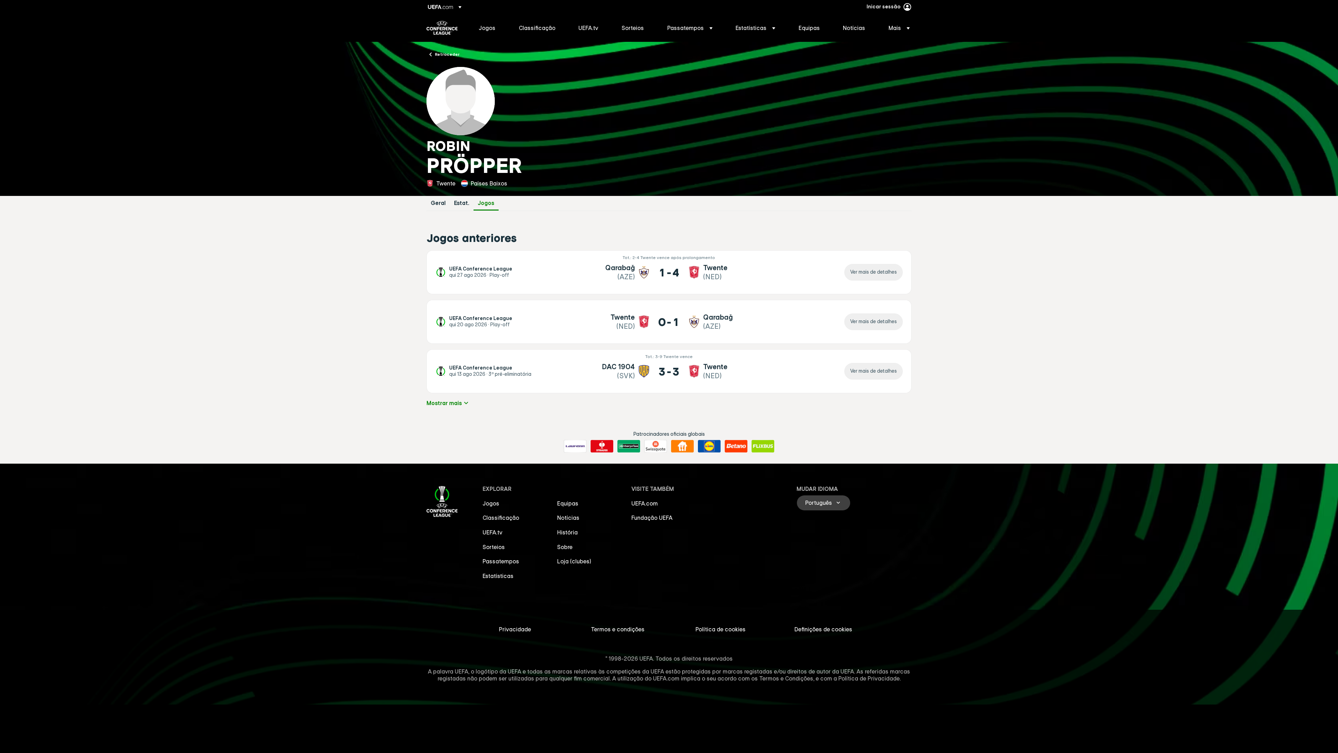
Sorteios (494, 547)
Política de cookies (720, 629)
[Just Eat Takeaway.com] (682, 446)
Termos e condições (618, 629)
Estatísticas (498, 576)
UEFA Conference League (441, 28)
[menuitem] (490, 28)
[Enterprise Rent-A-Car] (628, 446)
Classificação (501, 518)
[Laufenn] (575, 446)
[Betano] (736, 446)
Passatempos (501, 561)
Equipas (567, 503)
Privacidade (515, 629)
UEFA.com (644, 503)
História (567, 532)
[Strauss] (602, 446)
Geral (438, 203)
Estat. (461, 203)
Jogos (486, 203)
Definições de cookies (823, 629)
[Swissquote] (655, 446)
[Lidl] (709, 446)
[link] (487, 28)
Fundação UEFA (651, 518)
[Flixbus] (763, 446)
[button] (690, 28)
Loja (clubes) (574, 561)
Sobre (564, 547)
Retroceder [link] (447, 54)
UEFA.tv (492, 532)
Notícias (568, 518)
